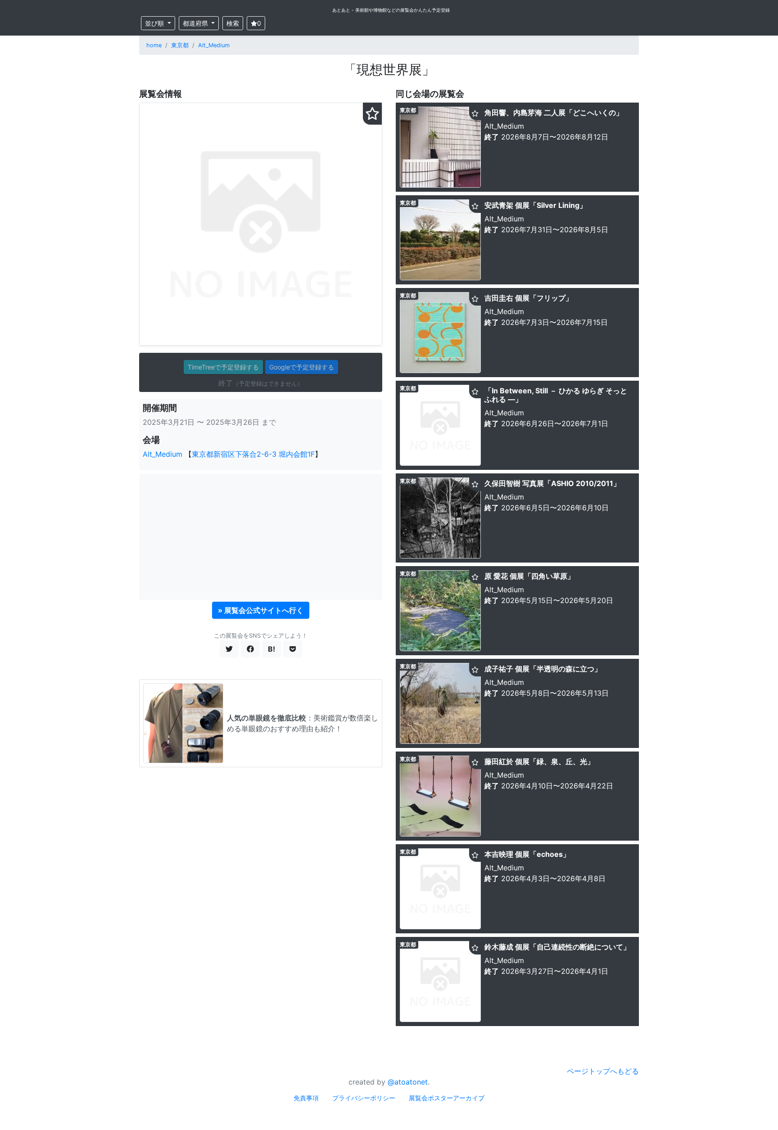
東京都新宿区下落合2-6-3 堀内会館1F (253, 454)
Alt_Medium (214, 45)
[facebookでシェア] (250, 648)
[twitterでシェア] (229, 648)
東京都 (180, 45)
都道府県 (196, 23)
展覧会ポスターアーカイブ (446, 1098)
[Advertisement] (260, 537)
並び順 (155, 23)
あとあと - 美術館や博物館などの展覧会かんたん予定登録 (391, 10)
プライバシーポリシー (363, 1098)
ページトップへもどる (603, 1071)
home (154, 45)
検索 (232, 23)
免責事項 (306, 1098)
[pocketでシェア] (292, 648)
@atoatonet (408, 1081)
